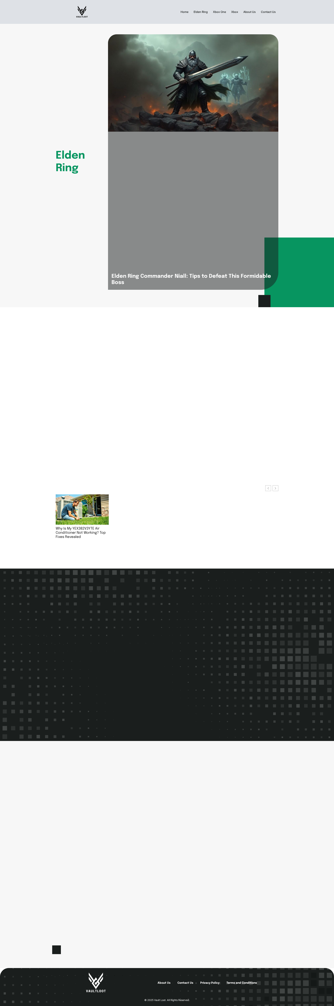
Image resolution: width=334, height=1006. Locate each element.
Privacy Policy (210, 982)
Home (184, 12)
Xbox (234, 12)
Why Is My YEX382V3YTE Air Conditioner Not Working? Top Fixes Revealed (81, 533)
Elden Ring (201, 12)
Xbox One (219, 12)
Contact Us (268, 12)
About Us (249, 12)
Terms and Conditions (241, 982)
